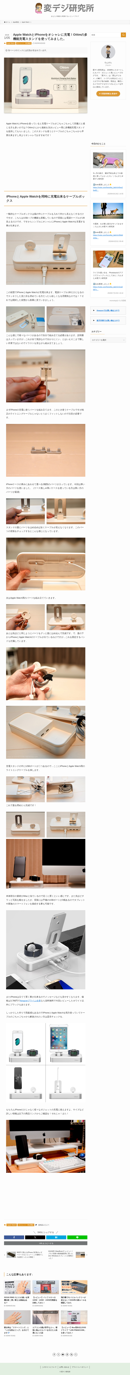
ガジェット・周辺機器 (24, 43)
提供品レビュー (43, 1225)
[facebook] (54, 1354)
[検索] (75, 1354)
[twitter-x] (58, 1354)
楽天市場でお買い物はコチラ (108, 320)
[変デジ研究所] (65, 7)
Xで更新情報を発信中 (108, 94)
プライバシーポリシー (80, 1367)
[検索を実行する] (123, 34)
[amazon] (67, 1354)
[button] (14, 1237)
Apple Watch (11, 43)
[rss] (71, 1354)
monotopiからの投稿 (118, 301)
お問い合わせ (64, 1367)
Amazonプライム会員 (30, 1001)
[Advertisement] (46, 162)
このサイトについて (49, 1367)
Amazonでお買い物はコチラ (108, 310)
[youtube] (62, 1354)
